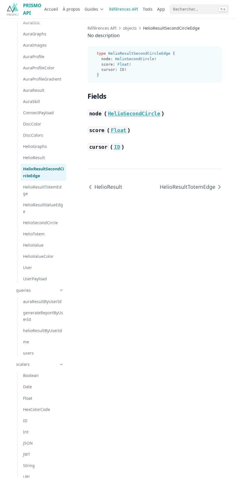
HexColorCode (36, 409)
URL (27, 476)
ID (25, 420)
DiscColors (33, 135)
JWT (26, 454)
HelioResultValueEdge (43, 208)
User (27, 267)
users (28, 353)
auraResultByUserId (42, 301)
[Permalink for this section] (111, 96)
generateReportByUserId (43, 316)
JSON (28, 443)
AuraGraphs (34, 34)
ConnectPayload (38, 112)
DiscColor (32, 124)
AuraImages (35, 45)
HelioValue (33, 245)
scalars (23, 364)
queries (23, 290)
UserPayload (35, 278)
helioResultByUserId (42, 330)
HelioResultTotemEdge (42, 190)
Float (27, 398)
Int (25, 432)
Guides (91, 9)
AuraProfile (33, 56)
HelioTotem (34, 234)
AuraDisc (31, 22)
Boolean (31, 375)
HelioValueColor (38, 256)
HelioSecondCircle (40, 222)
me (26, 341)
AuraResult (33, 90)
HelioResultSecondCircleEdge (43, 172)
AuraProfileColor (38, 68)
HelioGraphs (35, 146)
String (29, 465)
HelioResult (34, 157)
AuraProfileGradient (42, 79)
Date (27, 386)
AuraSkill (31, 101)
